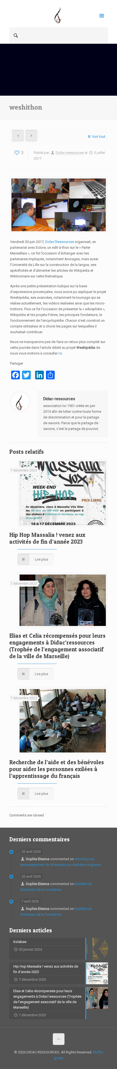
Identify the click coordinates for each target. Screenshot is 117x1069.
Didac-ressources (70, 153)
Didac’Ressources (59, 242)
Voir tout (98, 136)
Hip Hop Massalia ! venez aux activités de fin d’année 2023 (47, 538)
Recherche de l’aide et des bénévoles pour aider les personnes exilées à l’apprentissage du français (56, 769)
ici (60, 353)
